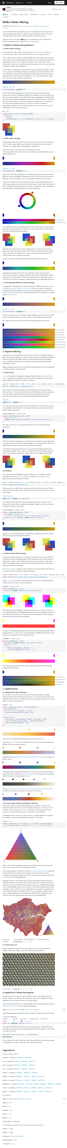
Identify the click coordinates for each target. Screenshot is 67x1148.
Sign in (50, 2)
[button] (0, 20)
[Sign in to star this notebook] (59, 9)
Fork (56, 9)
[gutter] (1, 25)
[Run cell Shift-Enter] (64, 89)
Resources (19, 2)
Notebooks (9, 2)
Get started (59, 2)
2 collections (14, 14)
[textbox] (34, 89)
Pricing (29, 2)
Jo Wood (8, 7)
